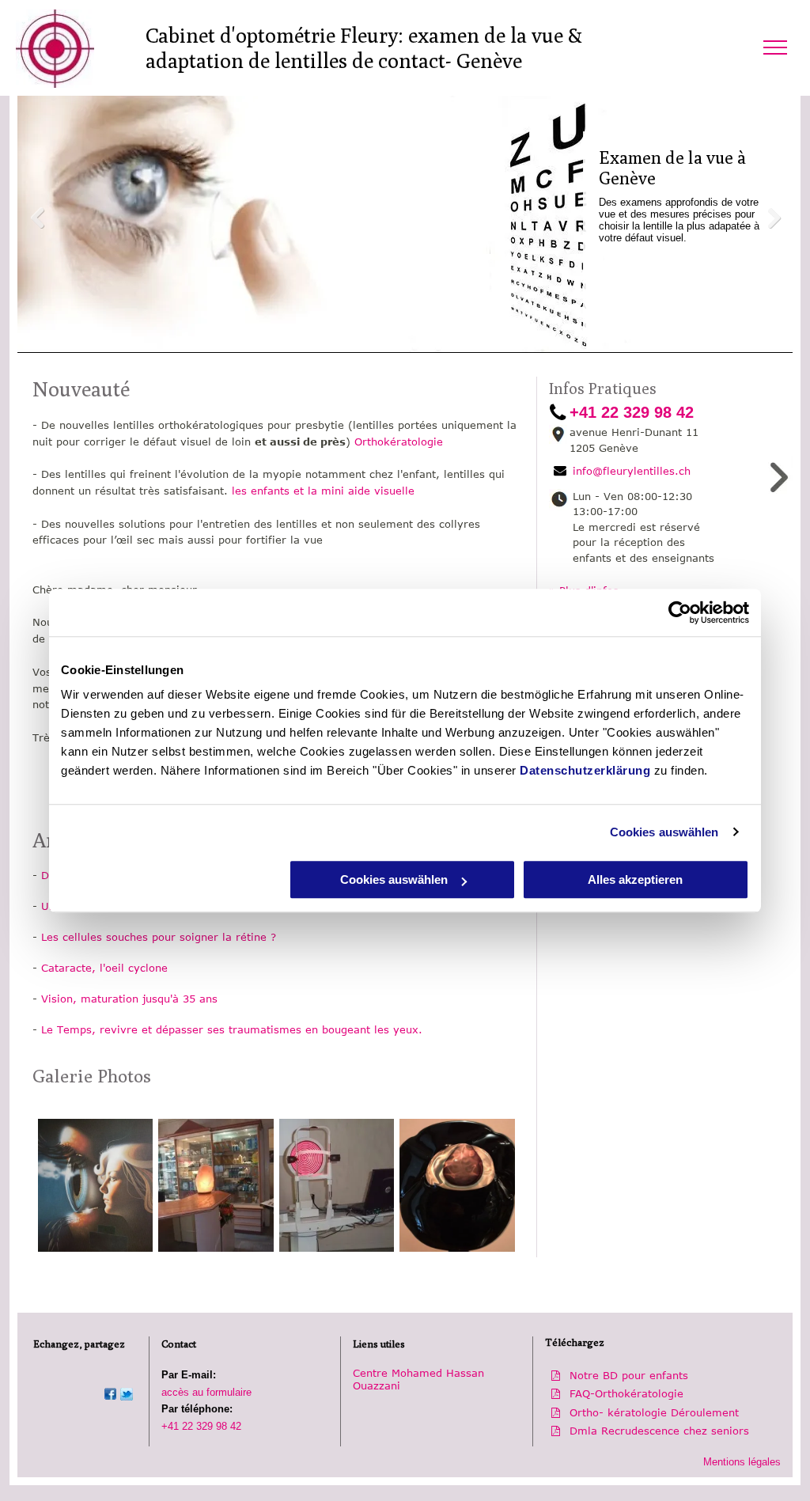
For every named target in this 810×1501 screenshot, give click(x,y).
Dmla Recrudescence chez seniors (659, 1430)
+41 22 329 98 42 (201, 1426)
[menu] (775, 47)
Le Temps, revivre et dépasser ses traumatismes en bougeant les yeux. (231, 1029)
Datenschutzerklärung (585, 770)
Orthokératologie (398, 441)
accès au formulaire (206, 1392)
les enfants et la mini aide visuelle (323, 490)
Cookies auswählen (664, 832)
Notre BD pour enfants (629, 1375)
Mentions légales (742, 1462)
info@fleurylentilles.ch (632, 470)
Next (773, 218)
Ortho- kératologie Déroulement (654, 1412)
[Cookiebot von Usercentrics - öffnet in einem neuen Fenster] (680, 612)
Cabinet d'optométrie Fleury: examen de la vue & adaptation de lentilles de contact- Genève (364, 48)
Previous (37, 218)
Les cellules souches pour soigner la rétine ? (158, 937)
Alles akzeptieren (635, 879)
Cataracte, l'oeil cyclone (104, 967)
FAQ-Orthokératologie (626, 1393)
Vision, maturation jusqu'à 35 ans (129, 998)
